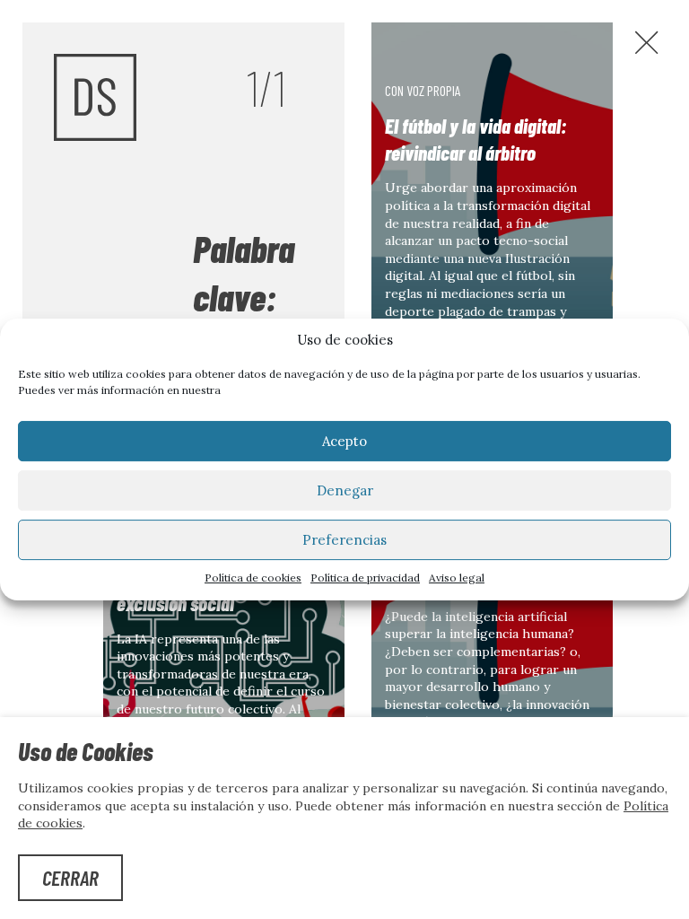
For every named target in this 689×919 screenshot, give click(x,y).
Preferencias (344, 539)
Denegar (345, 490)
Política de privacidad (365, 577)
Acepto (344, 441)
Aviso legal (456, 577)
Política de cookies (253, 577)
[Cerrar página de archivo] (646, 42)
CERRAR (70, 877)
